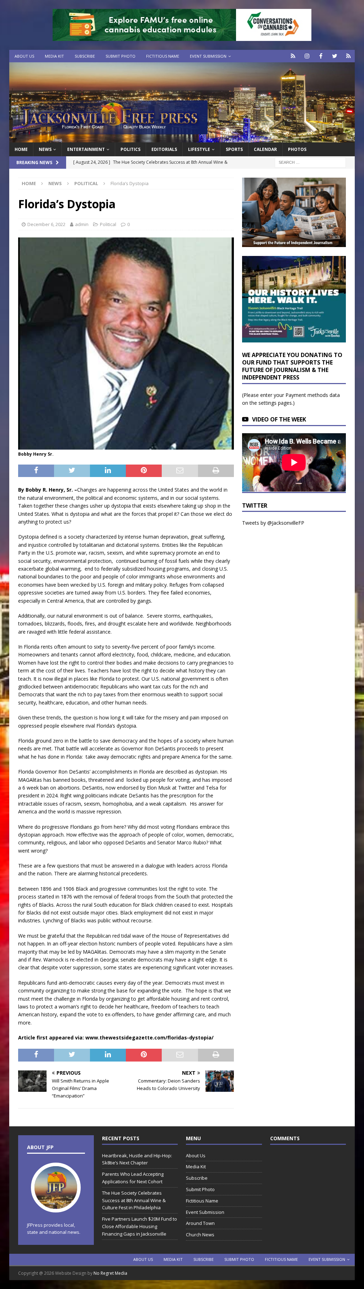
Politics (130, 149)
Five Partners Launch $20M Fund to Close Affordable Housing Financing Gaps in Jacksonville (139, 1226)
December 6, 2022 (46, 224)
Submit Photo (120, 56)
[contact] (293, 56)
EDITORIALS (164, 149)
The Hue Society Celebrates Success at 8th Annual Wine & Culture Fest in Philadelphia (134, 1200)
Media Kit (54, 56)
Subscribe (85, 56)
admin (82, 224)
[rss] (348, 56)
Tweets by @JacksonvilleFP (273, 522)
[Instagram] (307, 56)
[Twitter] (334, 56)
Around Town (200, 1223)
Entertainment (86, 149)
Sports (234, 149)
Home (21, 149)
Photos (297, 149)
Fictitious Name (162, 56)
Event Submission (208, 56)
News (45, 149)
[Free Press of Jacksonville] (182, 138)
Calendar (265, 149)
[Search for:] (310, 162)
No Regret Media (110, 1273)
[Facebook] (321, 56)
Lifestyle (199, 149)
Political (108, 224)
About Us (24, 56)
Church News (200, 1234)
